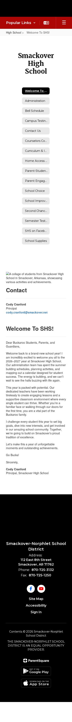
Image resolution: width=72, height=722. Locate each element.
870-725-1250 (40, 575)
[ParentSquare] (36, 661)
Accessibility (36, 605)
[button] (21, 23)
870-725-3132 (43, 570)
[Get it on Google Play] (36, 671)
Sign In (36, 612)
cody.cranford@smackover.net (27, 312)
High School (13, 32)
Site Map (36, 599)
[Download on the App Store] (36, 683)
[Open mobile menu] (64, 23)
